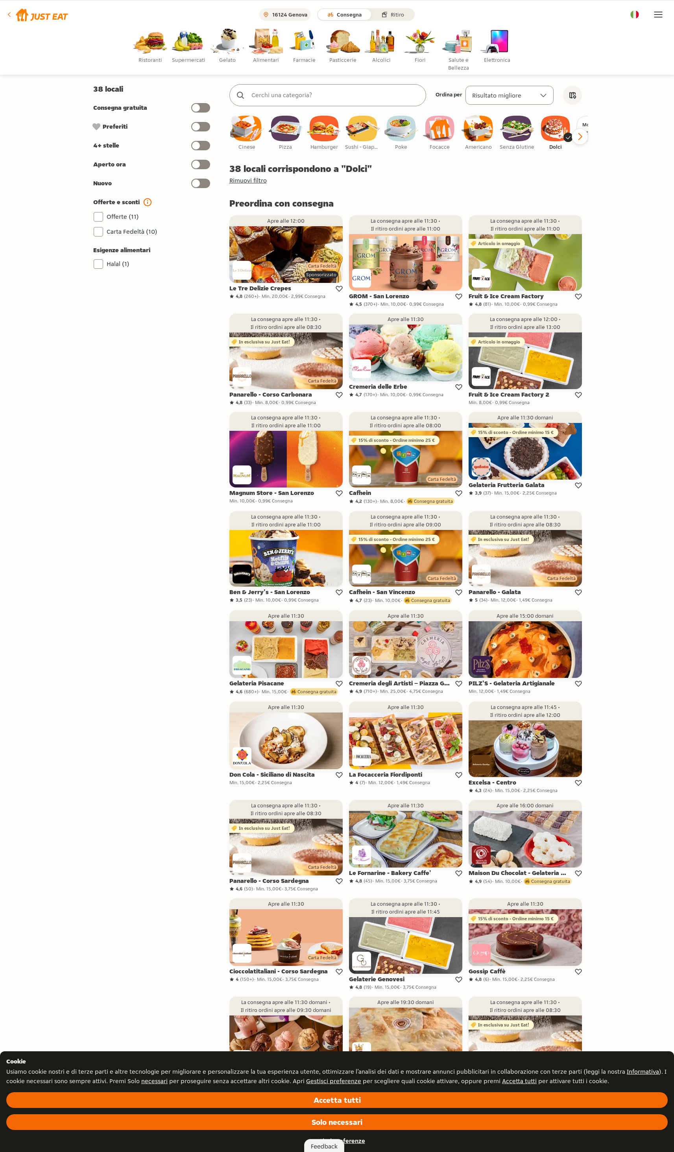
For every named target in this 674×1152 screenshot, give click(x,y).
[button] (37, 14)
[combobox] (335, 95)
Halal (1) (118, 264)
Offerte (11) (123, 216)
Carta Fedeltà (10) (132, 231)
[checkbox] (247, 133)
